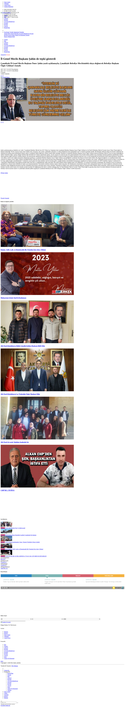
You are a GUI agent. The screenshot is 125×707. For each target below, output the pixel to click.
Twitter (12, 32)
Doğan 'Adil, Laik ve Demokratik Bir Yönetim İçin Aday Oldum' (23, 250)
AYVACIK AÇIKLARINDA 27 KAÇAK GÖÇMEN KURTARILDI (25, 556)
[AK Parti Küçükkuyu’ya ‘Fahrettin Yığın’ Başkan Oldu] (37, 390)
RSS (13, 36)
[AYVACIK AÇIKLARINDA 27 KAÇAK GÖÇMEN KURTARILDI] (6, 554)
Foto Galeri (7, 2)
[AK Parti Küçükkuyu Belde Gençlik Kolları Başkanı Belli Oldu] (37, 342)
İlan (5, 17)
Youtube (21, 32)
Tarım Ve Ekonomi (20, 35)
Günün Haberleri (8, 6)
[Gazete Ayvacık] (6, 12)
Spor (13, 35)
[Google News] (5, 77)
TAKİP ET (4, 562)
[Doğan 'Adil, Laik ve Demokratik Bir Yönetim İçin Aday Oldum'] (37, 246)
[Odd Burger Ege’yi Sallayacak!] (6, 526)
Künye (6, 36)
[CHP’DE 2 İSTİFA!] (37, 487)
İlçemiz (6, 20)
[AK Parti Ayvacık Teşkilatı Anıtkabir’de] (37, 439)
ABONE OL (4, 568)
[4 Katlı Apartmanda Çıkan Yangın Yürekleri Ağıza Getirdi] (6, 540)
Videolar (6, 3)
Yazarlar (6, 694)
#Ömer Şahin (4, 173)
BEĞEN (3, 559)
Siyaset (6, 23)
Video (5, 693)
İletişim (10, 36)
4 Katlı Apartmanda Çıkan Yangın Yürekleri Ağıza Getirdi (22, 542)
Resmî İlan (7, 27)
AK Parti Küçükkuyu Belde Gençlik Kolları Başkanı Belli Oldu (23, 346)
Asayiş (6, 26)
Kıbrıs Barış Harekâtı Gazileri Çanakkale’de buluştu (20, 535)
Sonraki (7, 198)
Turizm (27, 35)
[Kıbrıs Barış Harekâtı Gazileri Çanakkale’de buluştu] (6, 533)
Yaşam (6, 15)
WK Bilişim (14, 666)
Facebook (6, 32)
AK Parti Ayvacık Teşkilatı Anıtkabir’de (15, 442)
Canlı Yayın (7, 5)
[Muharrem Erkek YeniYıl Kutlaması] (37, 294)
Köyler (6, 24)
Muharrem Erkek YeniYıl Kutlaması (13, 298)
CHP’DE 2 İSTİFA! (8, 490)
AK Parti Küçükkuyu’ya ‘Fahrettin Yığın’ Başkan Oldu (20, 394)
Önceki (3, 198)
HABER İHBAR (5, 705)
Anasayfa (3, 54)
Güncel (6, 18)
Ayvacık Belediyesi (9, 21)
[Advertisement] (52, 136)
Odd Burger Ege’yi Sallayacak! (15, 528)
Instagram (16, 32)
